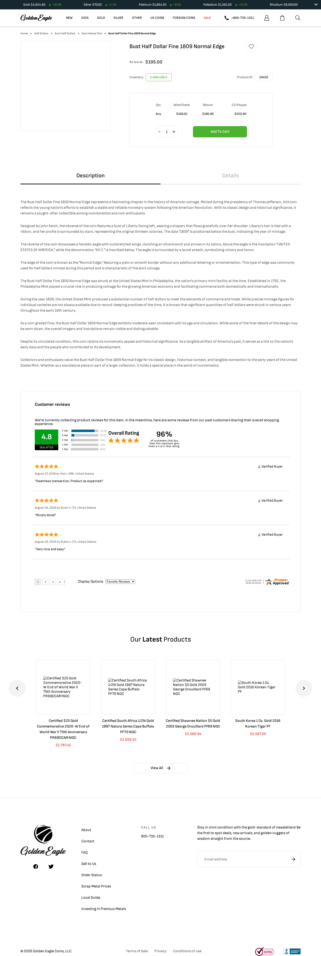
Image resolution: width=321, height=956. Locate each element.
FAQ (84, 852)
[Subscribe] (293, 859)
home (24, 33)
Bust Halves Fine (92, 33)
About (86, 830)
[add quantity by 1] (174, 132)
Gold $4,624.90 (42, 5)
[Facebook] (35, 866)
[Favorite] (251, 46)
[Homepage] (36, 18)
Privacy (160, 951)
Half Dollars (41, 33)
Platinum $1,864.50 (160, 5)
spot (218, 833)
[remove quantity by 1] (159, 132)
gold (251, 827)
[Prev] (17, 688)
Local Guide (90, 897)
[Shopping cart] (282, 18)
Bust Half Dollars (65, 33)
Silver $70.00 (100, 5)
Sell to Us (88, 864)
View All (157, 768)
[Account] (267, 18)
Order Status (91, 875)
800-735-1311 (152, 836)
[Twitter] (51, 866)
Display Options (90, 581)
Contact (87, 841)
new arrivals (242, 833)
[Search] (298, 18)
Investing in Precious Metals (103, 909)
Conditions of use (187, 951)
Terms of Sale (137, 951)
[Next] (303, 688)
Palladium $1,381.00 (225, 5)
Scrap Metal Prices (96, 886)
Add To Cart (220, 131)
